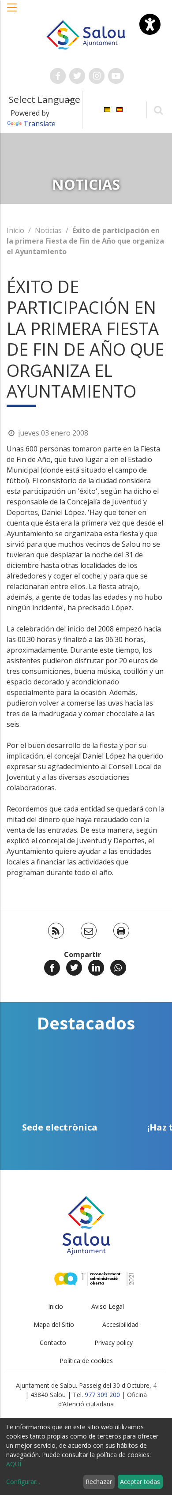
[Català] (107, 109)
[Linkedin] (96, 968)
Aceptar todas (140, 1481)
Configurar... (23, 1481)
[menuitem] (107, 109)
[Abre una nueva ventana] (58, 76)
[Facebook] (52, 968)
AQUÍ (13, 1464)
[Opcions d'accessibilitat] (150, 24)
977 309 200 (102, 1394)
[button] (12, 12)
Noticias (48, 230)
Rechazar (99, 1481)
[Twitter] (74, 968)
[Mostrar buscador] (158, 109)
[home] (86, 34)
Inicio (15, 230)
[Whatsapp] (118, 968)
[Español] (119, 109)
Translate (39, 123)
